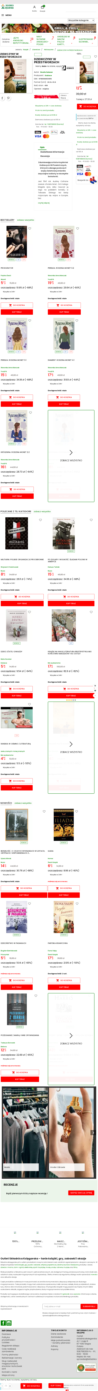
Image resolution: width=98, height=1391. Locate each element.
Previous (4, 31)
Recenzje (45, 156)
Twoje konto (59, 1330)
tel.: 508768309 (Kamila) (54, 124)
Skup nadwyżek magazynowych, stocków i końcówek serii (12, 1365)
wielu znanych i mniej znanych (13, 751)
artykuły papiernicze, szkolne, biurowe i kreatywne (60, 1265)
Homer (50, 859)
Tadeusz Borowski (8, 1043)
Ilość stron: (39, 85)
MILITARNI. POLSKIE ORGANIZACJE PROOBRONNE (22, 559)
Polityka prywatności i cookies (8, 1340)
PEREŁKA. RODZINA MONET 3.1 (13, 360)
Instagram (8, 1323)
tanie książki (19, 1265)
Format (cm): (40, 82)
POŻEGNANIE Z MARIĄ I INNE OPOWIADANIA (20, 1035)
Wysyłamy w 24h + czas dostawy (48, 106)
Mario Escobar (6, 659)
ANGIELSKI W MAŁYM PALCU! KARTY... (63, 40)
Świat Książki (53, 862)
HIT (19, 260)
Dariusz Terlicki (53, 567)
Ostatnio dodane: (6, 40)
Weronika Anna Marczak (57, 276)
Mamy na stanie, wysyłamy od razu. (52, 67)
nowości (94, 1274)
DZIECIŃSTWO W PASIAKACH (13, 943)
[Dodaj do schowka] (29, 228)
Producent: (39, 75)
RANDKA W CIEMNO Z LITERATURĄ (16, 743)
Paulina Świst (6, 276)
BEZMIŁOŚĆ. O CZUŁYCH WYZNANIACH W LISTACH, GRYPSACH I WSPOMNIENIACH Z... (23, 852)
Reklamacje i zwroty (12, 1357)
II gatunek (65, 1294)
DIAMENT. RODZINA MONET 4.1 (61, 360)
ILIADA (50, 851)
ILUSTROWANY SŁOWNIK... (85, 40)
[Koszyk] (42, 8)
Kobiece (48, 75)
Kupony (54, 1349)
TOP (24, 260)
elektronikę (28, 1267)
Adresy (54, 1346)
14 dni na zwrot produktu (44, 110)
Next (93, 31)
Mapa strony (8, 1375)
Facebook (3, 1323)
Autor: (36, 72)
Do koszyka (17, 305)
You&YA (51, 279)
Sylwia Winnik (6, 859)
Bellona (4, 1047)
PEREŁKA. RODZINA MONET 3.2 (61, 268)
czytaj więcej (44, 203)
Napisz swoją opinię (81, 1192)
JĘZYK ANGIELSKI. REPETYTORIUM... (21, 40)
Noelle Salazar (46, 72)
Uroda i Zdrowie (57, 1167)
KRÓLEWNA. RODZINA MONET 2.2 (15, 452)
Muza (3, 571)
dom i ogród (19, 1267)
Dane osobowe (58, 1333)
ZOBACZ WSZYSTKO (71, 460)
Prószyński (5, 954)
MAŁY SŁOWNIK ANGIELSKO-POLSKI (42, 40)
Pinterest (8, 98)
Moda (7, 1167)
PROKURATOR (7, 268)
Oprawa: (37, 88)
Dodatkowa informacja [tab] (52, 152)
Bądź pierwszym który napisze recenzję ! (27, 1193)
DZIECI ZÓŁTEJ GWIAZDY (11, 651)
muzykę (66, 1267)
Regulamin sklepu (10, 1345)
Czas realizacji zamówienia (9, 1350)
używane (76, 1294)
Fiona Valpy (52, 951)
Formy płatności (10, 1354)
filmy (75, 1267)
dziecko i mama (7, 1267)
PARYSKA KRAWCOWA (58, 943)
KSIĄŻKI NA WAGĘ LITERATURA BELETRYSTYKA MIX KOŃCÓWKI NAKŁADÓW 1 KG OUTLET (69, 652)
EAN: (36, 78)
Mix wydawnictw (54, 663)
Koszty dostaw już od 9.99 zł (46, 115)
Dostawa (6, 1334)
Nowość (38, 55)
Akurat (3, 279)
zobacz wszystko (25, 220)
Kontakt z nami (9, 1371)
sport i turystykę (39, 1267)
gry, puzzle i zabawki (32, 1265)
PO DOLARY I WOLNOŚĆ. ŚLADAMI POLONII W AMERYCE (67, 560)
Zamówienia (57, 1337)
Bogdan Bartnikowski (9, 951)
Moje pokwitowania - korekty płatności (60, 1341)
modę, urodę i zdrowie (54, 1267)
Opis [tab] (42, 147)
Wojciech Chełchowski (9, 567)
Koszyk (42, 11)
